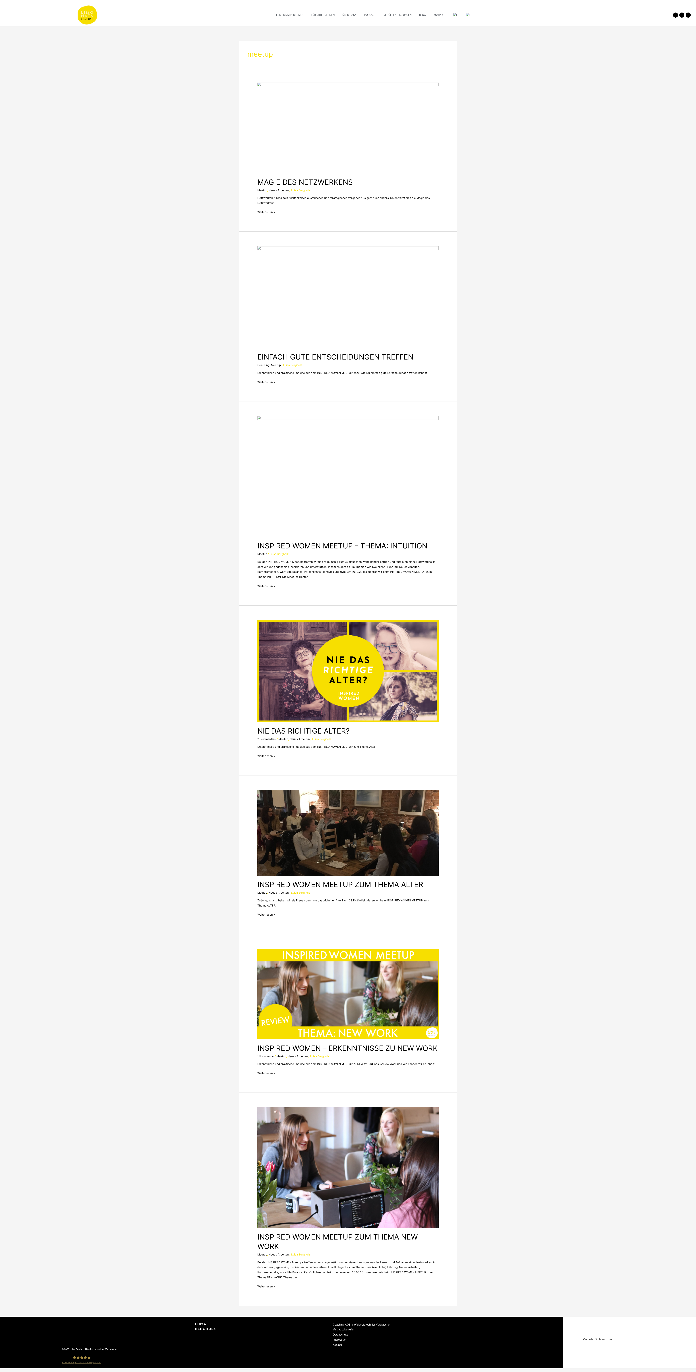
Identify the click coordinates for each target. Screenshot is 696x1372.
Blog (422, 15)
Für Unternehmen (323, 15)
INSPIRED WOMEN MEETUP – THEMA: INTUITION (342, 545)
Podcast (370, 15)
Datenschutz (340, 1334)
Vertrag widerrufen (343, 1329)
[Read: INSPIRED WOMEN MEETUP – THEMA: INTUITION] (348, 476)
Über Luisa (349, 15)
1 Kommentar (265, 1056)
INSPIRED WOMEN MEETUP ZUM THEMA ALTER (340, 884)
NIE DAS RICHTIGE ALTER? (303, 730)
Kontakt (439, 15)
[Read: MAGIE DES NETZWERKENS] (348, 127)
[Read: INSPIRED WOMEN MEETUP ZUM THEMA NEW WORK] (348, 1167)
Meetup (262, 190)
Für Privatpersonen (289, 15)
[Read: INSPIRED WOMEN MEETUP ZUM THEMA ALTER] (348, 832)
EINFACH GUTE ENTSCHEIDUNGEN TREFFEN (335, 356)
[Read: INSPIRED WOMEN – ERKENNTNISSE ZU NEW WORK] (348, 993)
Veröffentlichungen (397, 15)
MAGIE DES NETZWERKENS (305, 182)
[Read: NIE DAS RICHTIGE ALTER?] (348, 671)
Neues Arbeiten (279, 190)
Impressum (339, 1339)
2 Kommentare (266, 739)
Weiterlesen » (266, 212)
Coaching (263, 365)
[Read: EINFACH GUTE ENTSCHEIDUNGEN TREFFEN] (348, 297)
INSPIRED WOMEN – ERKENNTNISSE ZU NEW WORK (347, 1048)
